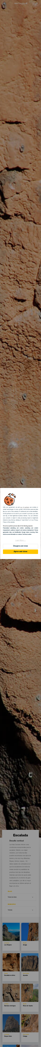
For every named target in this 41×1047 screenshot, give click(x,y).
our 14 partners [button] (24, 507)
